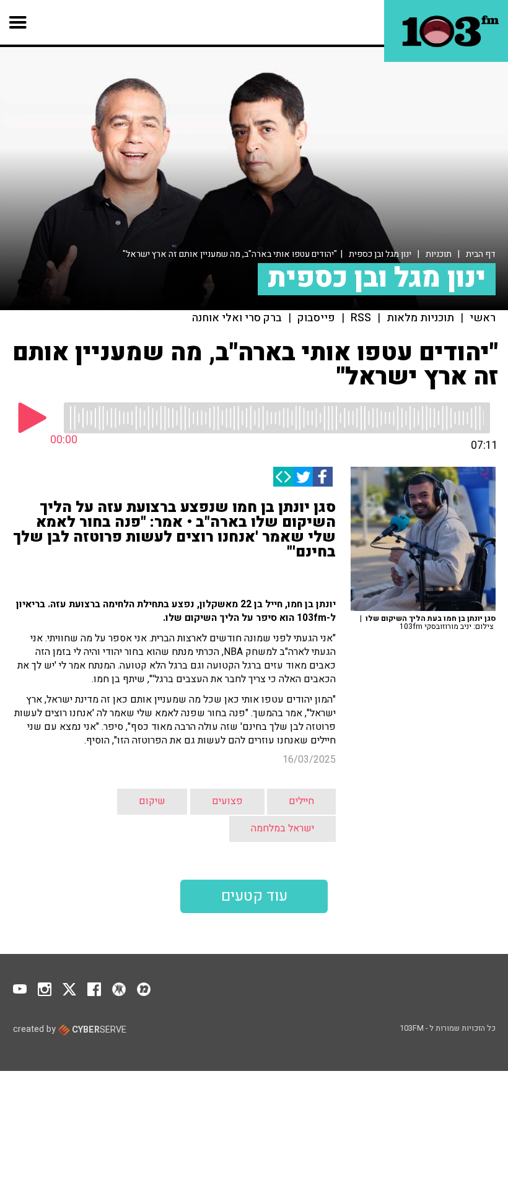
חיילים (301, 801)
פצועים (227, 801)
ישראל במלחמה (282, 828)
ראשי (483, 318)
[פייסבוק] (323, 477)
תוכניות (439, 254)
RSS (361, 318)
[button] (18, 22)
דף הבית (481, 254)
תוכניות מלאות (420, 318)
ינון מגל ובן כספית (380, 254)
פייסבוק (316, 318)
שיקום (152, 801)
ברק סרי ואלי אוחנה (237, 318)
